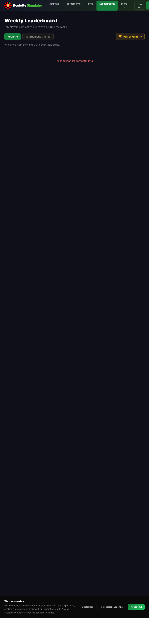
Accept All (136, 606)
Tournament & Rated (38, 36)
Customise (87, 606)
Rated (90, 3)
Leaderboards (107, 3)
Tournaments (72, 3)
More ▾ (124, 5)
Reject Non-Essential (112, 606)
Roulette (54, 3)
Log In (140, 5)
